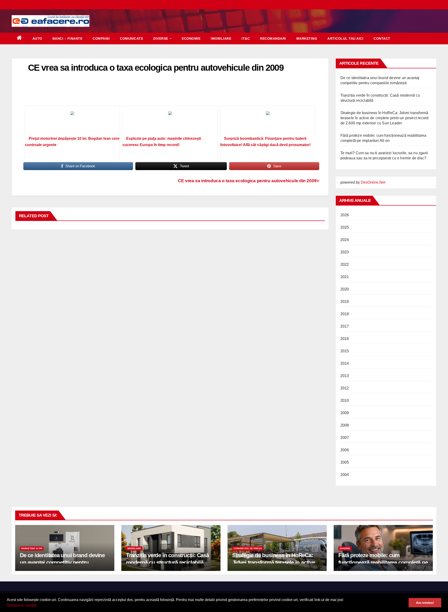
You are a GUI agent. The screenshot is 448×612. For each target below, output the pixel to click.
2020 (344, 289)
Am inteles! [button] (425, 603)
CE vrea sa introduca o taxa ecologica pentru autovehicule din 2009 (247, 180)
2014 (344, 363)
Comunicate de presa (248, 548)
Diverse (160, 38)
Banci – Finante (67, 38)
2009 (344, 413)
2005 (344, 462)
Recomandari (273, 38)
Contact (382, 38)
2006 (344, 450)
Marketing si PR (31, 548)
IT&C (246, 38)
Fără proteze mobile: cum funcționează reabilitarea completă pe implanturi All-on (383, 562)
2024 (344, 240)
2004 (344, 475)
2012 (344, 388)
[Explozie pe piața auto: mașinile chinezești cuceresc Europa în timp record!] (169, 122)
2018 (344, 314)
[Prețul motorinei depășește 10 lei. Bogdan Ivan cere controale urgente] (72, 122)
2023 (344, 252)
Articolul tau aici (345, 38)
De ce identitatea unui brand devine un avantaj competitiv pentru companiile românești (62, 562)
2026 (344, 215)
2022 (344, 264)
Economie (191, 38)
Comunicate (131, 38)
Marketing (306, 38)
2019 (344, 302)
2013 (344, 376)
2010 (344, 400)
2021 (344, 277)
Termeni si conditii (22, 605)
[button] (38, 606)
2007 (344, 438)
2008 (344, 425)
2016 (344, 339)
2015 (344, 351)
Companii (101, 38)
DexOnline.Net (373, 182)
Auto (37, 38)
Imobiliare (221, 38)
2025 (344, 227)
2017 (344, 326)
